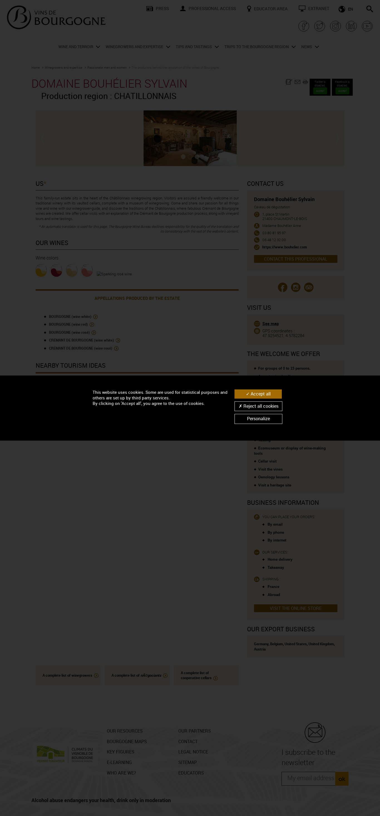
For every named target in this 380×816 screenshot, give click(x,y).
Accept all (260, 394)
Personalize (258, 419)
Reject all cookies (260, 406)
